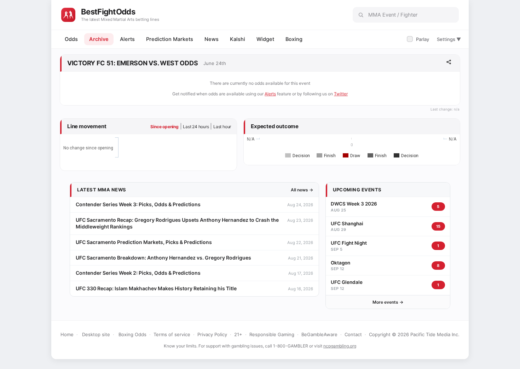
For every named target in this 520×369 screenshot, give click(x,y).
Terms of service (172, 334)
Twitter (341, 93)
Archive (99, 39)
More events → (387, 302)
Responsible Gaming (271, 334)
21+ (238, 334)
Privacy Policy (212, 334)
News (211, 39)
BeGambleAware (319, 334)
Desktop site (96, 334)
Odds (71, 39)
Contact (353, 334)
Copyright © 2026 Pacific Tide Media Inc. (414, 334)
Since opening (164, 126)
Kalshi (237, 39)
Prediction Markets (169, 39)
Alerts (127, 39)
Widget (265, 39)
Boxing (293, 39)
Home (67, 334)
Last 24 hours (196, 126)
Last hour (222, 126)
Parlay (418, 39)
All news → (302, 189)
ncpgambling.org (339, 346)
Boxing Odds (132, 334)
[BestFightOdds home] (68, 15)
